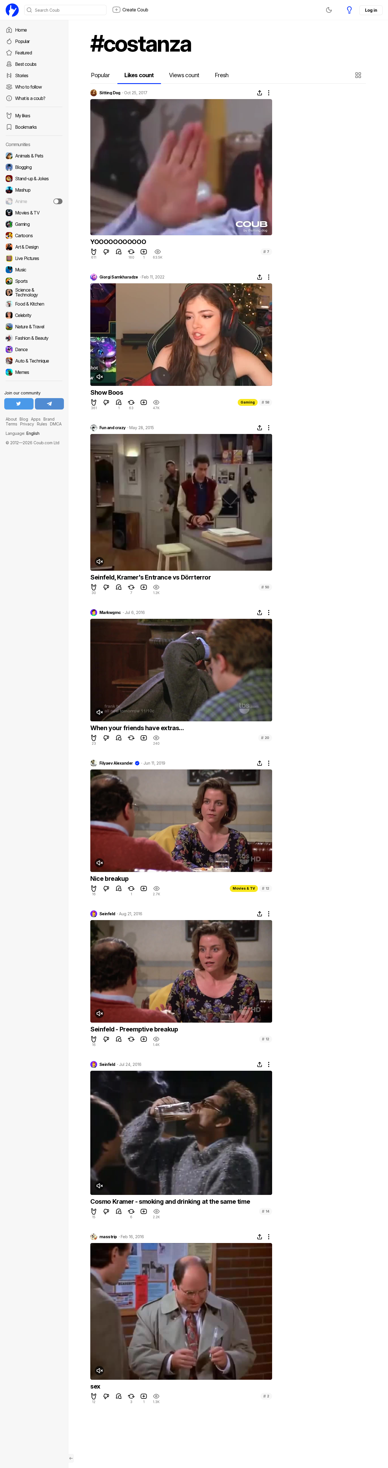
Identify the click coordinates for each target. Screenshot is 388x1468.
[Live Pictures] (34, 258)
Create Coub (135, 10)
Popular (22, 41)
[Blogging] (34, 167)
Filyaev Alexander (116, 763)
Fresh (222, 75)
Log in (371, 10)
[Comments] (118, 251)
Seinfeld (107, 914)
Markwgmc (110, 613)
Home (21, 30)
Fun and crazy (112, 428)
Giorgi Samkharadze (118, 277)
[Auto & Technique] (34, 361)
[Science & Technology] (34, 292)
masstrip (108, 1237)
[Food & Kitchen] (34, 304)
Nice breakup (109, 878)
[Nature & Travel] (34, 326)
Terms (11, 423)
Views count (184, 75)
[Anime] (34, 201)
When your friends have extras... (137, 728)
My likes (22, 115)
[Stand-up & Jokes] (34, 178)
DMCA (56, 423)
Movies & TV (244, 888)
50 (265, 587)
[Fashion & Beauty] (34, 338)
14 (265, 1211)
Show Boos (106, 392)
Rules (42, 423)
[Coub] (12, 10)
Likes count (139, 75)
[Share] (259, 92)
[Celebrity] (34, 315)
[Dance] (34, 349)
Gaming (248, 402)
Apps (36, 419)
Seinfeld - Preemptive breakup (134, 1029)
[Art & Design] (34, 247)
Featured (23, 53)
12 (265, 888)
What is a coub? (30, 98)
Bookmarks (26, 127)
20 (265, 737)
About (11, 419)
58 (265, 402)
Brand (49, 419)
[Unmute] (99, 376)
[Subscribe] (57, 201)
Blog (24, 419)
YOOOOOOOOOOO (118, 241)
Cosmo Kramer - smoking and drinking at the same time (170, 1201)
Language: (22, 433)
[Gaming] (34, 224)
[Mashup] (34, 190)
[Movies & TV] (34, 212)
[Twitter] (19, 404)
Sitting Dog (109, 93)
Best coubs (26, 64)
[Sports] (34, 281)
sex (95, 1386)
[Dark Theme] (328, 10)
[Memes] (34, 372)
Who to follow (28, 87)
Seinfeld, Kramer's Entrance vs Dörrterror (150, 577)
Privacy (27, 423)
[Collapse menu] (71, 1458)
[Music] (34, 269)
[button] (359, 75)
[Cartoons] (34, 235)
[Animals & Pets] (34, 155)
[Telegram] (49, 404)
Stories (21, 75)
